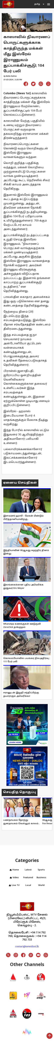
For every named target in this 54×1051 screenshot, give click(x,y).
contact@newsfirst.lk (27, 946)
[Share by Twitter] (33, 85)
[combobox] (39, 4)
